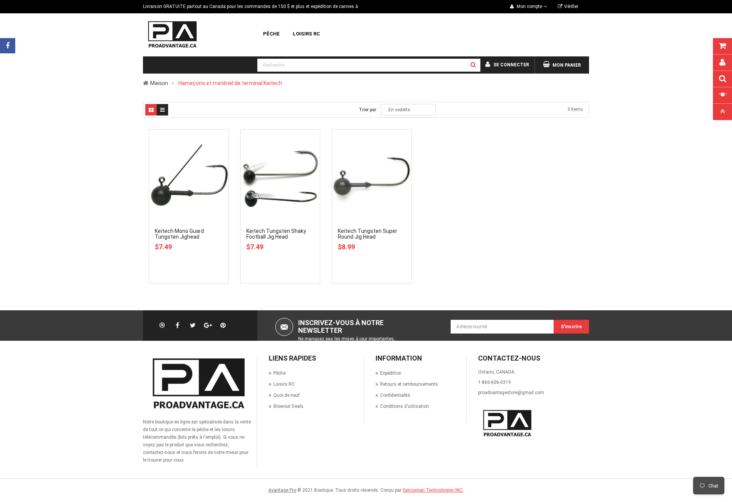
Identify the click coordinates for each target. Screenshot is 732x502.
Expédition (390, 373)
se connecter (511, 64)
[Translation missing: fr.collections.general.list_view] (162, 109)
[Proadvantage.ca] (197, 383)
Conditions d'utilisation (404, 406)
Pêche (279, 373)
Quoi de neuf (286, 395)
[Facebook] (7, 45)
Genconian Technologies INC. (433, 490)
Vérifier (571, 6)
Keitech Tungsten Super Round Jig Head (367, 234)
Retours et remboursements (409, 384)
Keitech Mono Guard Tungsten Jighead (179, 234)
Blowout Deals (288, 406)
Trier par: (368, 109)
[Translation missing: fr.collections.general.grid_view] (151, 109)
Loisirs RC (284, 384)
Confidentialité (395, 395)
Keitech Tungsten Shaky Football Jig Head (276, 234)
